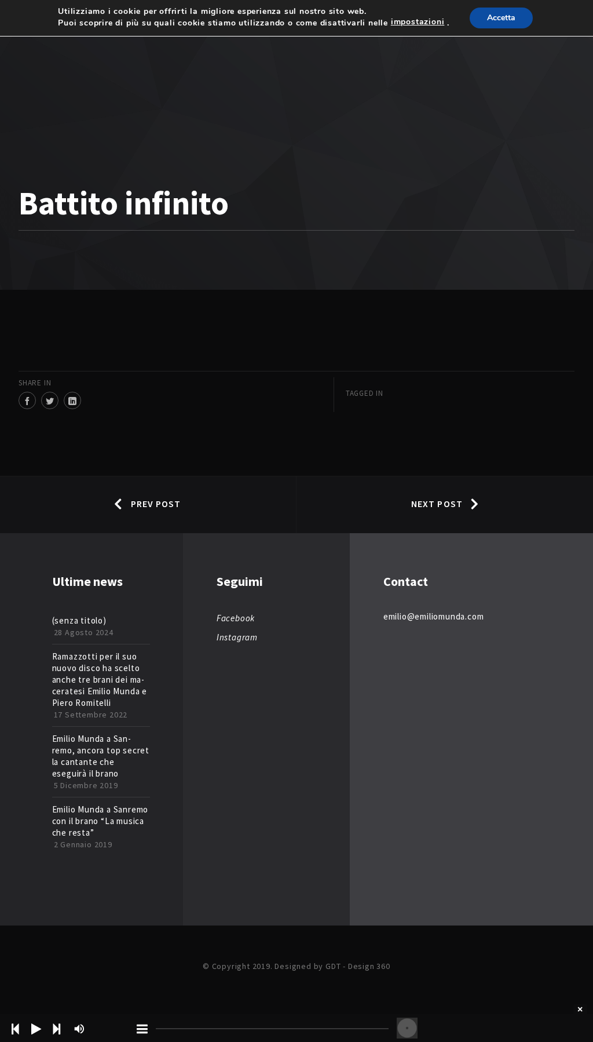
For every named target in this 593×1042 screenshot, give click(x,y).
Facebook (236, 618)
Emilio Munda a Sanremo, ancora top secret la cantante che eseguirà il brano (100, 756)
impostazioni (418, 22)
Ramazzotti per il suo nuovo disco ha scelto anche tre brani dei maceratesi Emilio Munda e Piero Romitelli (99, 679)
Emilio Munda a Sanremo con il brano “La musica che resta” (100, 821)
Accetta (501, 17)
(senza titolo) (79, 620)
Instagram (237, 637)
